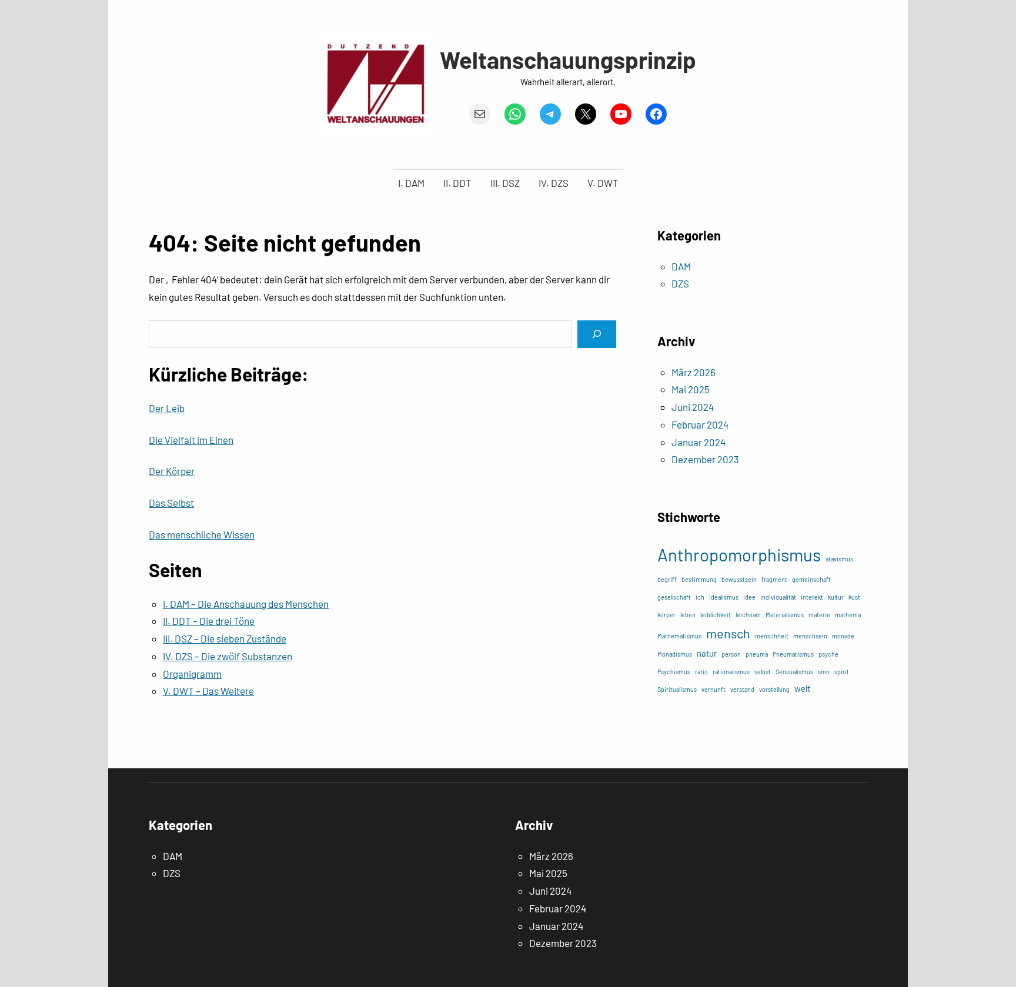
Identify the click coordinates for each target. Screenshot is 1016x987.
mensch (728, 633)
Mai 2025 (690, 389)
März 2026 (693, 372)
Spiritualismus (677, 689)
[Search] (596, 334)
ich (700, 597)
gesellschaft (674, 597)
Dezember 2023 (705, 459)
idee (749, 597)
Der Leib (167, 408)
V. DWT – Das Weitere (208, 691)
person (731, 654)
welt (802, 688)
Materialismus (785, 614)
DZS (680, 283)
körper (666, 614)
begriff (667, 579)
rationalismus (731, 671)
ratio (701, 671)
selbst (762, 671)
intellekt (812, 597)
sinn (824, 671)
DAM (681, 266)
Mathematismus (679, 636)
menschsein (810, 636)
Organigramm (192, 674)
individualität (778, 597)
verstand (742, 689)
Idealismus (723, 597)
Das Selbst (171, 502)
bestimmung (699, 579)
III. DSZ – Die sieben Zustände (224, 638)
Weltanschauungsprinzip (568, 59)
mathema (848, 614)
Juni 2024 (692, 407)
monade (843, 636)
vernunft (713, 689)
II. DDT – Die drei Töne (209, 621)
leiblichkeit (715, 614)
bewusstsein (739, 579)
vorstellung (774, 689)
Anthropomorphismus (739, 554)
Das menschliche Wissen (202, 534)
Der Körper (172, 471)
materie (819, 614)
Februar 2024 (699, 424)
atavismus (839, 559)
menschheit (771, 636)
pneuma (757, 654)
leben (688, 614)
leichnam (748, 614)
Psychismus (673, 671)
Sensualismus (794, 671)
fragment (774, 579)
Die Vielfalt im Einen (191, 440)
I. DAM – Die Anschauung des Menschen (246, 604)
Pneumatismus (793, 654)
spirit (841, 671)
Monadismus (674, 654)
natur (707, 653)
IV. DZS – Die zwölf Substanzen (227, 656)
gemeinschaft (811, 579)
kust (854, 597)
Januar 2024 (698, 442)
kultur (836, 597)
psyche (828, 654)
